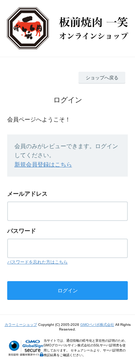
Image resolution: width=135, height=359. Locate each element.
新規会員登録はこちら (43, 164)
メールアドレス (27, 194)
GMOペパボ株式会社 (97, 325)
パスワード (21, 231)
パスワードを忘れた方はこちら (37, 262)
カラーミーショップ (21, 325)
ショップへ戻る (102, 77)
